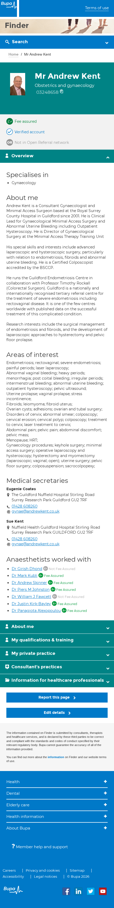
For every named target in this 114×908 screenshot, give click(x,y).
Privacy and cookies (43, 870)
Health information (25, 816)
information (56, 757)
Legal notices (45, 876)
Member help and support (41, 846)
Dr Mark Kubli (24, 575)
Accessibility (13, 876)
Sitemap (77, 870)
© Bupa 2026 (78, 876)
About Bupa (18, 828)
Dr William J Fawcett (31, 596)
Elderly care (17, 804)
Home (13, 54)
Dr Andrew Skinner (29, 582)
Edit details (55, 712)
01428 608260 (24, 506)
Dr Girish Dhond (27, 568)
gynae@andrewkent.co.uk (35, 511)
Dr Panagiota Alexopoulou (36, 610)
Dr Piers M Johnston (31, 589)
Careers (9, 870)
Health (13, 781)
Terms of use (97, 8)
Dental (13, 793)
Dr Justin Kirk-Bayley (31, 603)
